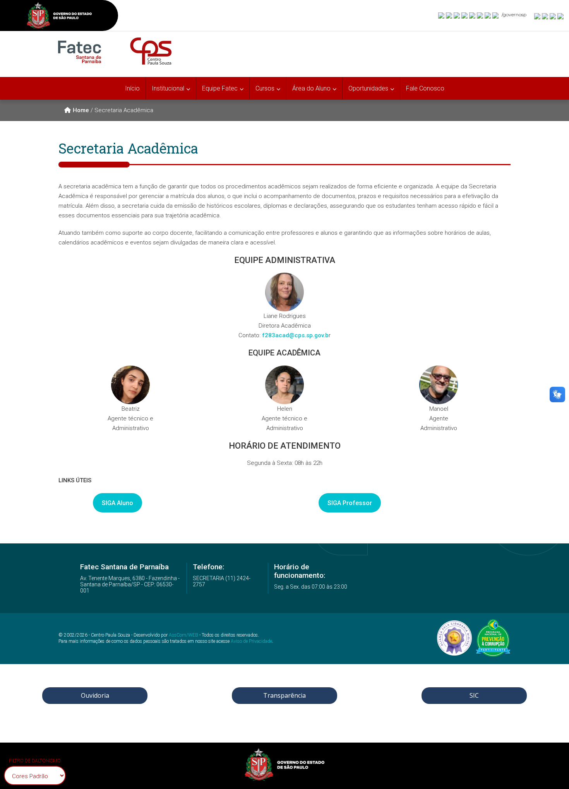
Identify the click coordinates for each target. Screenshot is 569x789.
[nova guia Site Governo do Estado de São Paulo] (59, 16)
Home (81, 110)
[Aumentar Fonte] (537, 15)
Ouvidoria (95, 695)
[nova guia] (560, 15)
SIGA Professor (349, 503)
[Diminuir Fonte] (545, 15)
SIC (474, 695)
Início (132, 88)
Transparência (284, 695)
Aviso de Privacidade (251, 641)
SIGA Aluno (117, 503)
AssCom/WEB (183, 635)
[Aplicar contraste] (553, 15)
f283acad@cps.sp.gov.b (295, 335)
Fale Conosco (425, 88)
